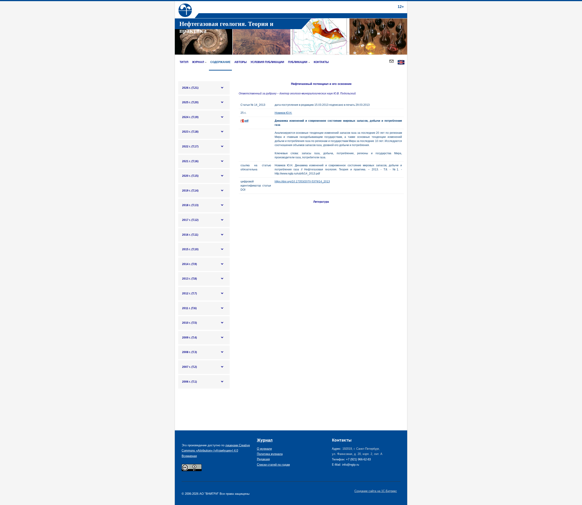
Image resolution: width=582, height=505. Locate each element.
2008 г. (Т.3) (189, 352)
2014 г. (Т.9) (189, 264)
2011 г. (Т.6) (189, 308)
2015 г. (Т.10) (190, 249)
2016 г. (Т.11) (190, 234)
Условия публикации (267, 62)
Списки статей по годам (273, 464)
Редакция (263, 459)
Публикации (297, 62)
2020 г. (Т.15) (190, 175)
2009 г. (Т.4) (189, 337)
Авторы (240, 62)
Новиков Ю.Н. (283, 112)
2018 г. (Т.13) (190, 205)
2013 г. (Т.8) (189, 278)
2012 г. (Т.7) (189, 293)
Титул (184, 62)
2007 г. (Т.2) (189, 367)
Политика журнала (270, 454)
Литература (321, 201)
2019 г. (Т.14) (190, 190)
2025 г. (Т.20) (190, 102)
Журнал (198, 62)
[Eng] (401, 63)
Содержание (220, 62)
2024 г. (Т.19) (190, 117)
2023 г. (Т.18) (190, 131)
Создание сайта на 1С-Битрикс (375, 491)
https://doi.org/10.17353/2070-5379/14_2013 (302, 181)
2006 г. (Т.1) (189, 381)
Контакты (321, 62)
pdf (246, 120)
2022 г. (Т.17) (190, 146)
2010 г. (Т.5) (189, 322)
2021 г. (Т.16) (190, 161)
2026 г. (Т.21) (190, 87)
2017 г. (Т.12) (190, 220)
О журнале (264, 448)
